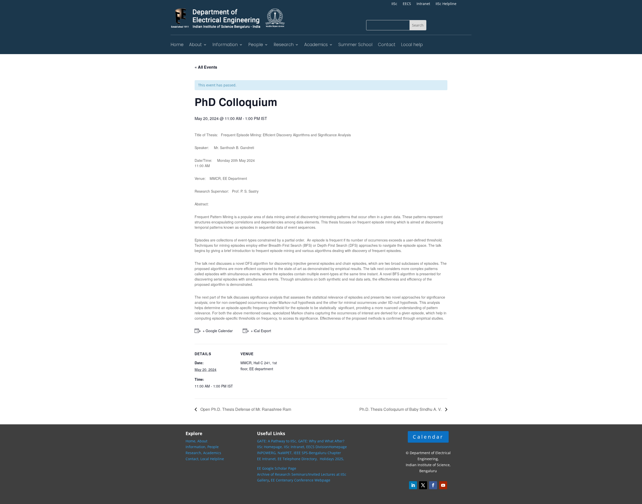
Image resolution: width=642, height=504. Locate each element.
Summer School (355, 45)
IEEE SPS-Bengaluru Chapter (317, 452)
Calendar (428, 436)
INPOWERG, (267, 452)
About (195, 45)
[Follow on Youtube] (443, 485)
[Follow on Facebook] (433, 485)
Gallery (263, 480)
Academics (316, 45)
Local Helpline (212, 458)
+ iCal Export (261, 330)
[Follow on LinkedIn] (413, 485)
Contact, (193, 458)
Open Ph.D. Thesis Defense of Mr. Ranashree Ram (245, 409)
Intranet (423, 4)
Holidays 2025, (332, 458)
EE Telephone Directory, (298, 458)
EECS (407, 4)
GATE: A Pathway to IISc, (277, 441)
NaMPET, (285, 452)
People (255, 45)
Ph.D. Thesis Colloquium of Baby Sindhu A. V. (401, 409)
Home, (191, 441)
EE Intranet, (267, 458)
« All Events (206, 67)
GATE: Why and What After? (321, 441)
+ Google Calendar (218, 330)
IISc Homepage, (270, 446)
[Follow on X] (423, 485)
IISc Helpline (446, 4)
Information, (196, 446)
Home (177, 45)
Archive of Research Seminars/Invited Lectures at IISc (301, 474)
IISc (394, 4)
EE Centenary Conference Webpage (300, 480)
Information (225, 45)
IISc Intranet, (294, 446)
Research (284, 45)
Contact (386, 45)
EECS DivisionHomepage (326, 446)
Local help (412, 45)
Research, (194, 452)
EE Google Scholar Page (276, 468)
